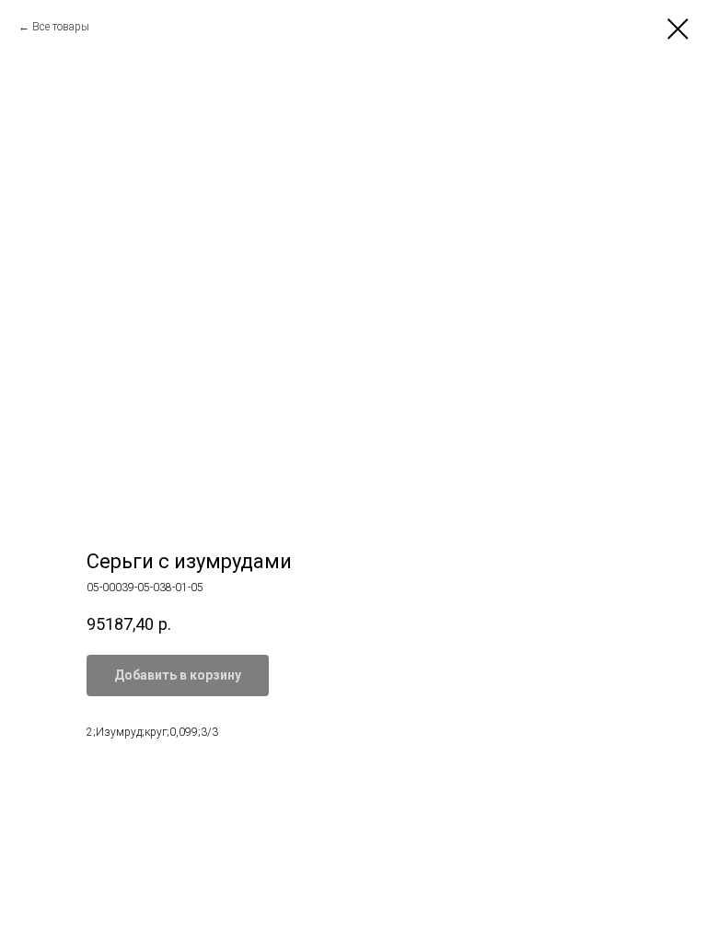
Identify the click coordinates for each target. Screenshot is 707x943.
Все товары (60, 26)
